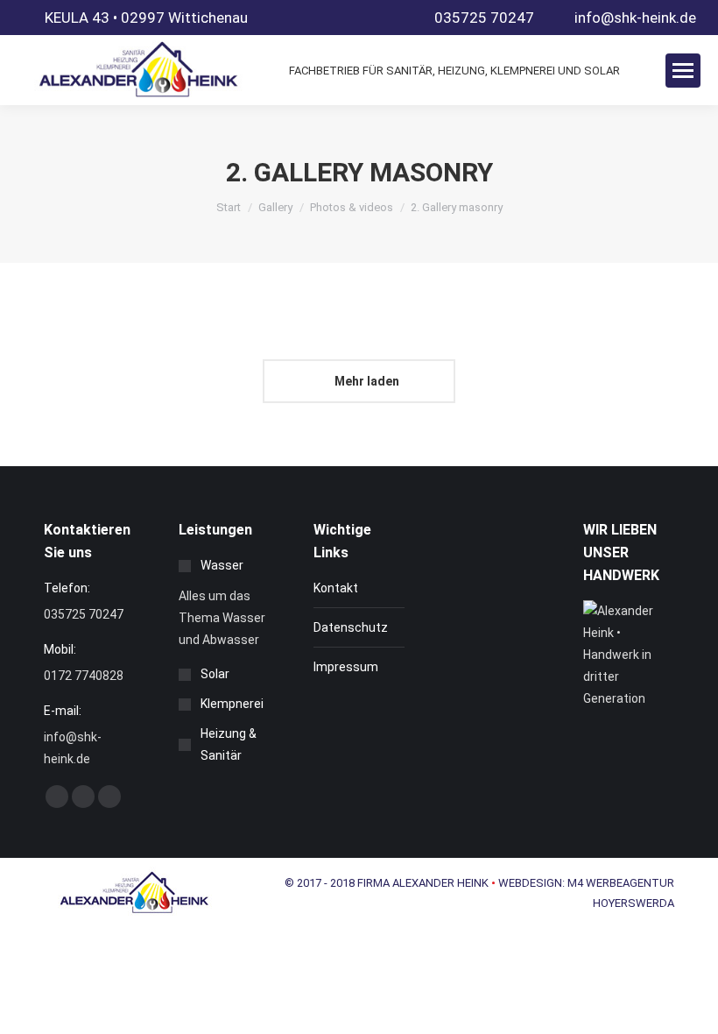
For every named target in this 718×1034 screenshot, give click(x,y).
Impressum (345, 667)
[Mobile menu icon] (682, 70)
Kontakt (335, 588)
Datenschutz (350, 627)
